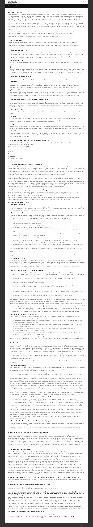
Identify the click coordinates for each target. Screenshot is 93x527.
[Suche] (83, 2)
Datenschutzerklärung (14, 6)
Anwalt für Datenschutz (44, 518)
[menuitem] (61, 2)
